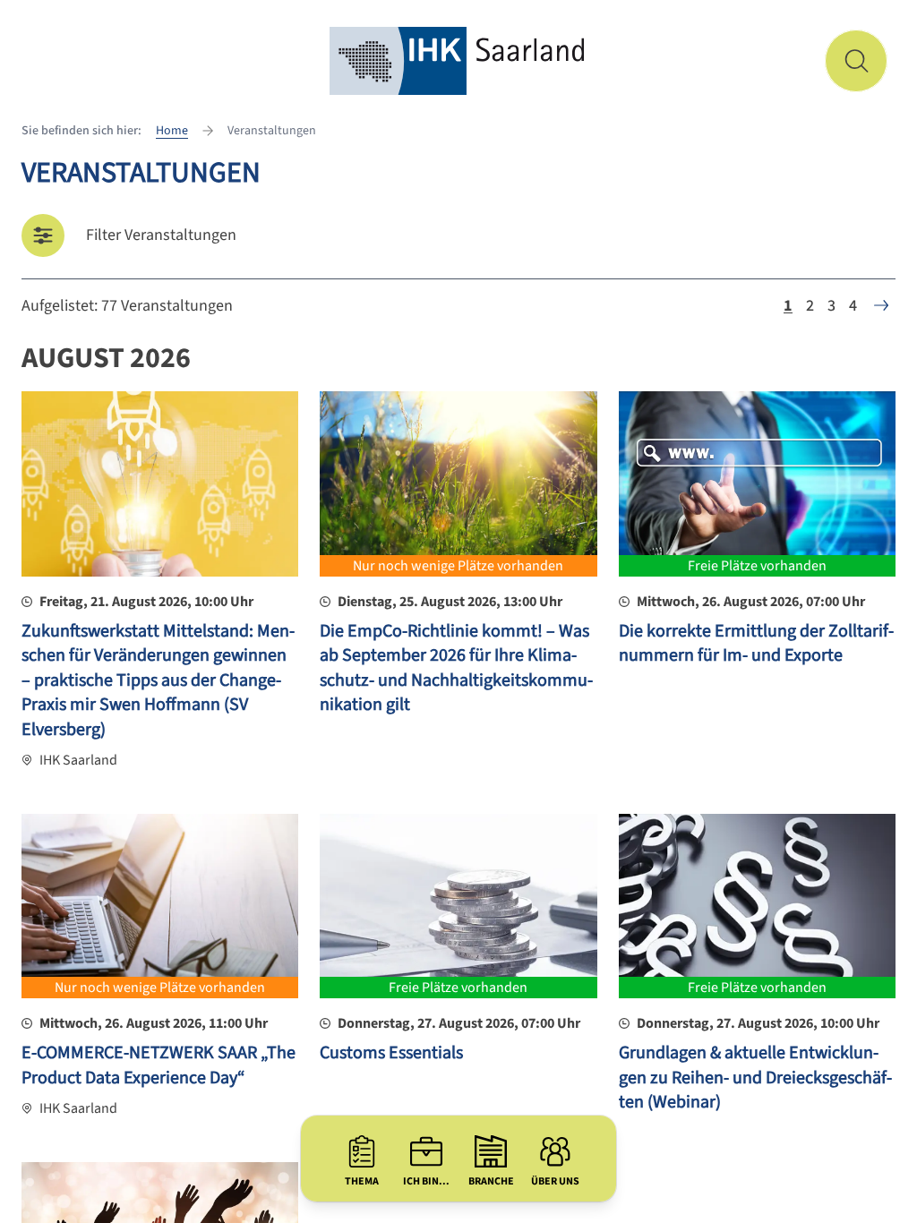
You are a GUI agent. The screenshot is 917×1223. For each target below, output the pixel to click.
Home (172, 131)
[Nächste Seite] (881, 305)
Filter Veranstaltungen (161, 235)
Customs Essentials (391, 1052)
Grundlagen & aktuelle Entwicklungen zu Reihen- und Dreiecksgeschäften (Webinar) (755, 1077)
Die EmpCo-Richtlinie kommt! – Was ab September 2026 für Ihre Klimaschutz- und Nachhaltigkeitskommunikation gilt (456, 668)
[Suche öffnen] (856, 60)
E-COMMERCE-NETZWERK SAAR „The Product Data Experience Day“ (158, 1065)
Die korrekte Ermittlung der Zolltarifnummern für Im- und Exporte (756, 644)
